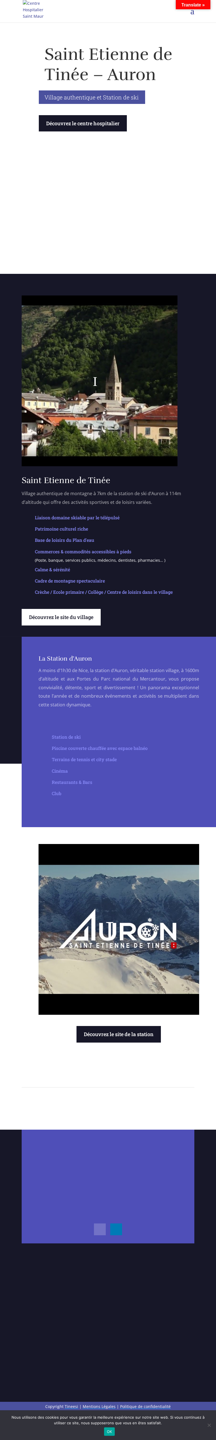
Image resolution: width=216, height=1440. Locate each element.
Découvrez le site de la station (119, 1034)
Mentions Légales (99, 1406)
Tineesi (71, 1406)
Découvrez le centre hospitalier (83, 123)
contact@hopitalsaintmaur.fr (96, 1152)
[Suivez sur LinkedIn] (116, 1229)
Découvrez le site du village (61, 617)
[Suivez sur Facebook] (100, 1229)
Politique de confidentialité (145, 1406)
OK (109, 1431)
